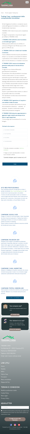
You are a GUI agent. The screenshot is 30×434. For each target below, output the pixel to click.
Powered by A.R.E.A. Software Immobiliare (12, 427)
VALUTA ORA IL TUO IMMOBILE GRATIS (15, 297)
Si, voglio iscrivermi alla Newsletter (15, 419)
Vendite (3, 369)
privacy (19, 410)
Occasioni (4, 377)
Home (2, 12)
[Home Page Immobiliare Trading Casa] (7, 1)
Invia (15, 164)
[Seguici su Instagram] (15, 425)
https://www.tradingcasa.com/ (17, 191)
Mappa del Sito (5, 382)
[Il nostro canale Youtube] (19, 425)
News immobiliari (6, 379)
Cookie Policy (5, 393)
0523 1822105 (11, 353)
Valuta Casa (4, 374)
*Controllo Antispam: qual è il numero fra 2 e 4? (14, 157)
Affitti (2, 371)
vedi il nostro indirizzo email (13, 356)
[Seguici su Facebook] (11, 425)
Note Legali (4, 395)
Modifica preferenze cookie (9, 390)
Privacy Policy (5, 398)
